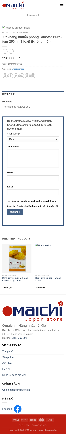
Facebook (8, 409)
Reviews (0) (8, 94)
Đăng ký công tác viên (14, 375)
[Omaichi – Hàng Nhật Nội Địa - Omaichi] (25, 5)
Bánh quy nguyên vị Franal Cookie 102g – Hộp (15, 279)
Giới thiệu (7, 363)
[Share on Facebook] (10, 75)
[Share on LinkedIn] (32, 75)
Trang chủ (7, 351)
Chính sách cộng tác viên (16, 390)
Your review (14, 146)
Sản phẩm (8, 357)
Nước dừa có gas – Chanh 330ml (48, 279)
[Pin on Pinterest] (27, 75)
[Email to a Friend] (21, 75)
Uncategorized (21, 32)
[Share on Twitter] (16, 75)
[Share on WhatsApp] (5, 75)
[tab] (33, 94)
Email (10, 186)
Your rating (13, 134)
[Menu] (62, 5)
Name (10, 172)
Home (5, 32)
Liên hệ (6, 369)
